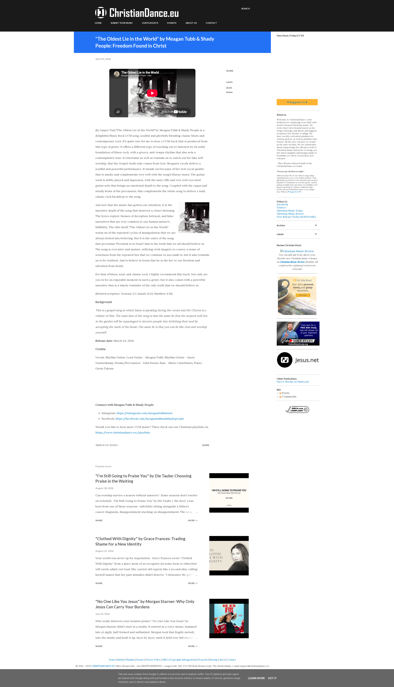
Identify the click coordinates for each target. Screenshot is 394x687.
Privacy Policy (153, 659)
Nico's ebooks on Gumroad (293, 381)
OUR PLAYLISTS (150, 23)
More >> (193, 520)
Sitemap (213, 659)
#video (229, 92)
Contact (231, 659)
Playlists (130, 659)
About (222, 659)
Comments (288, 396)
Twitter (281, 207)
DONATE (172, 23)
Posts (285, 393)
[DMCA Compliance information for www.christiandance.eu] (297, 412)
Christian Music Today (290, 210)
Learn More (256, 678)
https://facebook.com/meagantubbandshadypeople (149, 418)
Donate (140, 659)
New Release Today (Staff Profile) (296, 216)
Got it (272, 678)
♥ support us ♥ (294, 192)
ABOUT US (191, 23)
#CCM (229, 88)
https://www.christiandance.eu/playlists (122, 432)
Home (112, 659)
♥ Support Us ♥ (297, 102)
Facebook (282, 204)
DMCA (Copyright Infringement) (179, 659)
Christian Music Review (290, 213)
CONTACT (211, 23)
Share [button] (229, 70)
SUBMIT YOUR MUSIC (122, 23)
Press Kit (203, 659)
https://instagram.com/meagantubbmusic (145, 413)
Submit (120, 659)
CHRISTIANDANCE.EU (103, 666)
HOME (98, 23)
